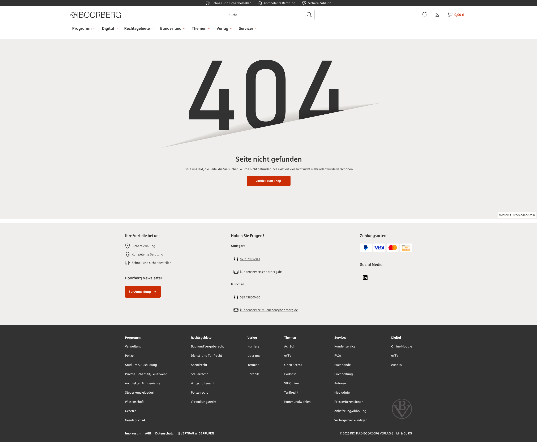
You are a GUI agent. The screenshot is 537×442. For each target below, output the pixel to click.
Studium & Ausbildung (141, 365)
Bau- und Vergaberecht (207, 346)
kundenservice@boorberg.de (261, 272)
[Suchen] (309, 15)
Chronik (253, 374)
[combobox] (265, 15)
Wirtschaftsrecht (202, 383)
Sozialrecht (199, 365)
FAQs (337, 355)
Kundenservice (344, 346)
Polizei (129, 355)
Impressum (133, 433)
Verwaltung (133, 346)
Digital (396, 337)
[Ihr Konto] (437, 15)
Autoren (340, 383)
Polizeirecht (199, 392)
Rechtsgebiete (201, 337)
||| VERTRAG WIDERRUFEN (195, 433)
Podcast (290, 374)
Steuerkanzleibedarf (139, 392)
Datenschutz (164, 433)
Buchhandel (343, 365)
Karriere (253, 346)
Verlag (252, 337)
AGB (148, 433)
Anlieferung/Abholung (350, 411)
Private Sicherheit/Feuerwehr (146, 374)
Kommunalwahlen (297, 401)
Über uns (254, 355)
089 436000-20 (250, 297)
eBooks (396, 365)
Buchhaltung (343, 374)
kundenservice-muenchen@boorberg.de (269, 310)
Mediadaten (343, 392)
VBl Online (291, 383)
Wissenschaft (134, 401)
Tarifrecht (291, 392)
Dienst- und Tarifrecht (206, 355)
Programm (133, 337)
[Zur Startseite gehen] (95, 15)
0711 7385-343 (250, 259)
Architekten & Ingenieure (142, 383)
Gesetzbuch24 (135, 420)
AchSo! (289, 346)
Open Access (293, 365)
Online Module (401, 346)
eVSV (287, 355)
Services (340, 337)
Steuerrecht (199, 374)
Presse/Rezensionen (348, 401)
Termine (253, 365)
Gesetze (130, 411)
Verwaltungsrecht (203, 401)
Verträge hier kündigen (350, 420)
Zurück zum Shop (268, 181)
